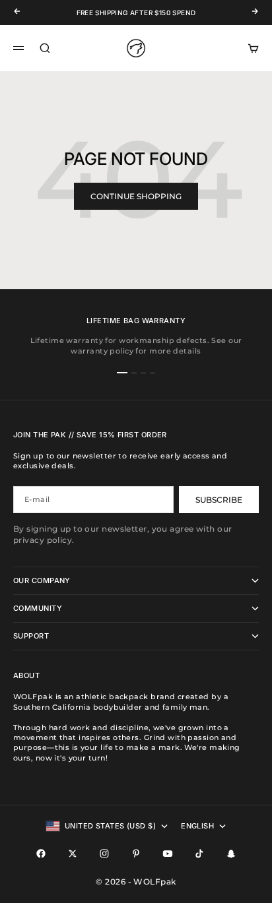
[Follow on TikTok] (199, 853)
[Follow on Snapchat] (231, 853)
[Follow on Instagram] (104, 853)
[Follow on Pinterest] (136, 853)
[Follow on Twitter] (72, 853)
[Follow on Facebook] (41, 853)
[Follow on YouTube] (167, 853)
